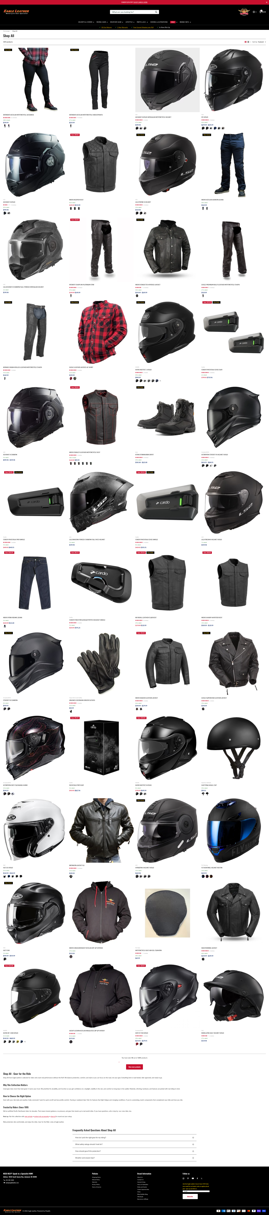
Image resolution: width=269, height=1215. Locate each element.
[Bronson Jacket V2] (101, 830)
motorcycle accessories (41, 1116)
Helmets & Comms (85, 22)
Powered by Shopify (43, 1211)
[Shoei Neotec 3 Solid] (167, 332)
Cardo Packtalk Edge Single (146, 539)
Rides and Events (142, 1187)
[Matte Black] (137, 128)
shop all (53, 1116)
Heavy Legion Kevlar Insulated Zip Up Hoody (87, 1031)
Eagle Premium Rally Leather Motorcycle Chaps (220, 285)
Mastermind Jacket (209, 948)
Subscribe (190, 1196)
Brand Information (144, 1173)
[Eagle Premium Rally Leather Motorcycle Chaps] (233, 250)
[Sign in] (255, 12)
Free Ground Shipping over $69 (143, 27)
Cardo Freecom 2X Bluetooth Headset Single (87, 620)
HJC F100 (6, 950)
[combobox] (134, 12)
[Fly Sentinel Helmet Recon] (233, 830)
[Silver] (149, 380)
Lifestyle (129, 22)
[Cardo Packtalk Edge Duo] (233, 332)
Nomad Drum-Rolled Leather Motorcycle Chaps (22, 367)
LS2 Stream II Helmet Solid (211, 539)
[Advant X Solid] (35, 165)
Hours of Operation (142, 1184)
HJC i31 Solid (8, 868)
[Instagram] (183, 1178)
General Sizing (141, 1182)
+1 (160, 381)
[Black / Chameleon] (4, 793)
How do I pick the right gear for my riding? (90, 1137)
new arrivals (28, 1116)
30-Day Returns (106, 27)
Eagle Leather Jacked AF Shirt (81, 367)
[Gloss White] (145, 213)
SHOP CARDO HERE (140, 2)
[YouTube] (193, 1178)
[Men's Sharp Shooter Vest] (233, 582)
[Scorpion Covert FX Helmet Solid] (233, 417)
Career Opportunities (143, 1189)
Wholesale (140, 1196)
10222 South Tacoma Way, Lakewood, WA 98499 (23, 1177)
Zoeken (156, 12)
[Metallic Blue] (215, 128)
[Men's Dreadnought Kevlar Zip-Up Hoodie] (101, 913)
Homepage (6, 31)
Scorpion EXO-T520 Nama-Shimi (15, 785)
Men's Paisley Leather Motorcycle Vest (84, 452)
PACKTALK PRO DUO (76, 785)
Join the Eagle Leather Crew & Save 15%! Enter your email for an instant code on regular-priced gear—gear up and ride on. (196, 1186)
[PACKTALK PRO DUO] (101, 748)
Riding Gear (101, 22)
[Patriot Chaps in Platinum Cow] (101, 250)
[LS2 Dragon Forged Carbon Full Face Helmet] (101, 502)
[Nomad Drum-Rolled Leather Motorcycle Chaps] (35, 332)
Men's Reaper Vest (76, 200)
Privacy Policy (96, 1184)
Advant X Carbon (10, 455)
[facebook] (197, 1178)
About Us (140, 1177)
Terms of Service (96, 1187)
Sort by (254, 42)
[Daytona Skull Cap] (233, 748)
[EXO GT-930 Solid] (167, 996)
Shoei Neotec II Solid (143, 785)
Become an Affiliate (142, 1199)
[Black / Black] (78, 208)
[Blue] (8, 125)
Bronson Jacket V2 (76, 865)
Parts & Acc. (141, 22)
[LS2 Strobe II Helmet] (167, 165)
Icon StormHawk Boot (144, 455)
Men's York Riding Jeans (12, 617)
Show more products (135, 1067)
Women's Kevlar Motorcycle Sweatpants (86, 115)
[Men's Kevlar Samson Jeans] (233, 165)
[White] (141, 128)
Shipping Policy (96, 1177)
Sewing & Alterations (159, 22)
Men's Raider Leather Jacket (146, 698)
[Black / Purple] (207, 876)
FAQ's (139, 1192)
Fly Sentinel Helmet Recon (211, 868)
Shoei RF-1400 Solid (10, 1033)
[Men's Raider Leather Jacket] (167, 663)
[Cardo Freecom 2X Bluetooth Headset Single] (101, 582)
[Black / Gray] (74, 378)
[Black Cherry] (137, 1044)
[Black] (4, 125)
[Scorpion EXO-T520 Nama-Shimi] (35, 748)
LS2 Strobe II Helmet (143, 202)
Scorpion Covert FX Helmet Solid (214, 455)
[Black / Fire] (211, 876)
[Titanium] (145, 876)
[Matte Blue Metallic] (21, 1041)
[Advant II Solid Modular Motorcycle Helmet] (167, 80)
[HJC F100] (35, 913)
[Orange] (74, 463)
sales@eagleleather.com (12, 1183)
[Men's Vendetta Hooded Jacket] (167, 250)
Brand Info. (184, 22)
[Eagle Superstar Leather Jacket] (233, 663)
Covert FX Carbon (10, 700)
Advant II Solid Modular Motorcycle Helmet (153, 117)
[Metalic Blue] (8, 876)
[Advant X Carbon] (35, 417)
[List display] (248, 42)
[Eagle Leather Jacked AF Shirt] (101, 332)
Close (266, 2)
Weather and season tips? (85, 1158)
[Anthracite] (153, 380)
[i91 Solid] (233, 80)
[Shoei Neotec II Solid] (167, 748)
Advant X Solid (9, 202)
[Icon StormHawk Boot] (167, 417)
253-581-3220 (10, 1180)
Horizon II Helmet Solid (144, 868)
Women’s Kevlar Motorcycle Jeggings (18, 115)
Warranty (94, 1182)
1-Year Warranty (122, 27)
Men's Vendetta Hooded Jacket (147, 285)
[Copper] (137, 709)
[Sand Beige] (223, 128)
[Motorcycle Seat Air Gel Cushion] (167, 913)
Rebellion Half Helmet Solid (212, 1033)
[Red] (71, 463)
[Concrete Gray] (145, 128)
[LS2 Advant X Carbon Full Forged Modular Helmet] (35, 250)
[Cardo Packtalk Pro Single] (35, 502)
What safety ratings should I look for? (89, 1144)
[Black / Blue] (203, 876)
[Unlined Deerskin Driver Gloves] (101, 663)
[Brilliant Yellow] (17, 1041)
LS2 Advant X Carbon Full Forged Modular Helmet (23, 287)
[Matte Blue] (157, 380)
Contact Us (140, 1179)
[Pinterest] (188, 1178)
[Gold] (78, 463)
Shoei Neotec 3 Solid (143, 370)
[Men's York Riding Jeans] (35, 582)
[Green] (90, 463)
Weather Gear (115, 22)
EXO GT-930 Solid (141, 1033)
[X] (201, 1178)
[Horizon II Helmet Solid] (167, 830)
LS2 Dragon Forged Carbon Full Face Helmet (87, 539)
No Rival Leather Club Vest (145, 617)
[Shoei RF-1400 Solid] (35, 996)
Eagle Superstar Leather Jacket (214, 698)
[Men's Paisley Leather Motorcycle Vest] (101, 417)
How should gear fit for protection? (88, 1151)
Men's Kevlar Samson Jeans (212, 200)
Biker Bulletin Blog (142, 1194)
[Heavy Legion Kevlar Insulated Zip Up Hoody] (101, 996)
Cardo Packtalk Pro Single (14, 539)
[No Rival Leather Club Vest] (167, 582)
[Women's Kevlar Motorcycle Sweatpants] (101, 80)
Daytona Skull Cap (209, 785)
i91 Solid (204, 117)
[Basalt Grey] (13, 1041)
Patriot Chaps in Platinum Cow (81, 285)
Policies (95, 1173)
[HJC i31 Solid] (35, 830)
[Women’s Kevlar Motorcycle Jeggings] (35, 80)
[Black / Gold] (8, 793)
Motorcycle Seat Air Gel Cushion (148, 950)
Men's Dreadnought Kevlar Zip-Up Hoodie (86, 948)
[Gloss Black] (207, 128)
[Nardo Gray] (12, 876)
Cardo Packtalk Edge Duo (211, 370)
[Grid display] (245, 42)
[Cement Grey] (215, 465)
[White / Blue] (12, 793)
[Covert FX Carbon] (35, 663)
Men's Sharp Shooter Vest (211, 617)
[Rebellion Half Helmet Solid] (233, 996)
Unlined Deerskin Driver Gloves (82, 700)
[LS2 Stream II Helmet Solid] (233, 502)
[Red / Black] (71, 378)
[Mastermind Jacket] (233, 913)
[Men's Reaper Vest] (101, 165)
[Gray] (219, 128)
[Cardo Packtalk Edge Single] (167, 502)
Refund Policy (96, 1179)
